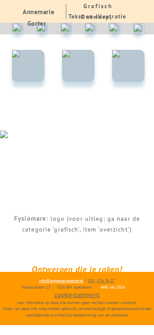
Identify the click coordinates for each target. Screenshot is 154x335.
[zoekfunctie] (139, 29)
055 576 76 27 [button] (101, 280)
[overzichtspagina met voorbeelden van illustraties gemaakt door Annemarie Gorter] (128, 66)
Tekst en (81, 16)
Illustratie (111, 16)
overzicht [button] (114, 229)
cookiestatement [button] (77, 295)
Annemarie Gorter (38, 17)
